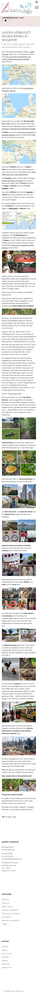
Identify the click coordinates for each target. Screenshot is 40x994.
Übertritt (5, 947)
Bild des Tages (7, 954)
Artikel (15, 44)
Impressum (5, 964)
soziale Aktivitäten (12, 47)
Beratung (5, 957)
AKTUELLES (5, 903)
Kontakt (5, 960)
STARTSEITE (5, 899)
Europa (4, 924)
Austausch (21, 44)
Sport (20, 47)
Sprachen (26, 47)
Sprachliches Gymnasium (11, 913)
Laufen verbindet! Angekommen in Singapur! (16, 36)
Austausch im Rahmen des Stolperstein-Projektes (19, 129)
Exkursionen (30, 44)
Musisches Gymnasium (10, 910)
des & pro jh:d (19, 991)
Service (4, 950)
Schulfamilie (6, 917)
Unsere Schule (7, 906)
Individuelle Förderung (10, 920)
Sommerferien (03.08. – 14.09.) (13, 18)
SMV (3, 47)
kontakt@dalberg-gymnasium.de (12, 859)
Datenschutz (7, 967)
